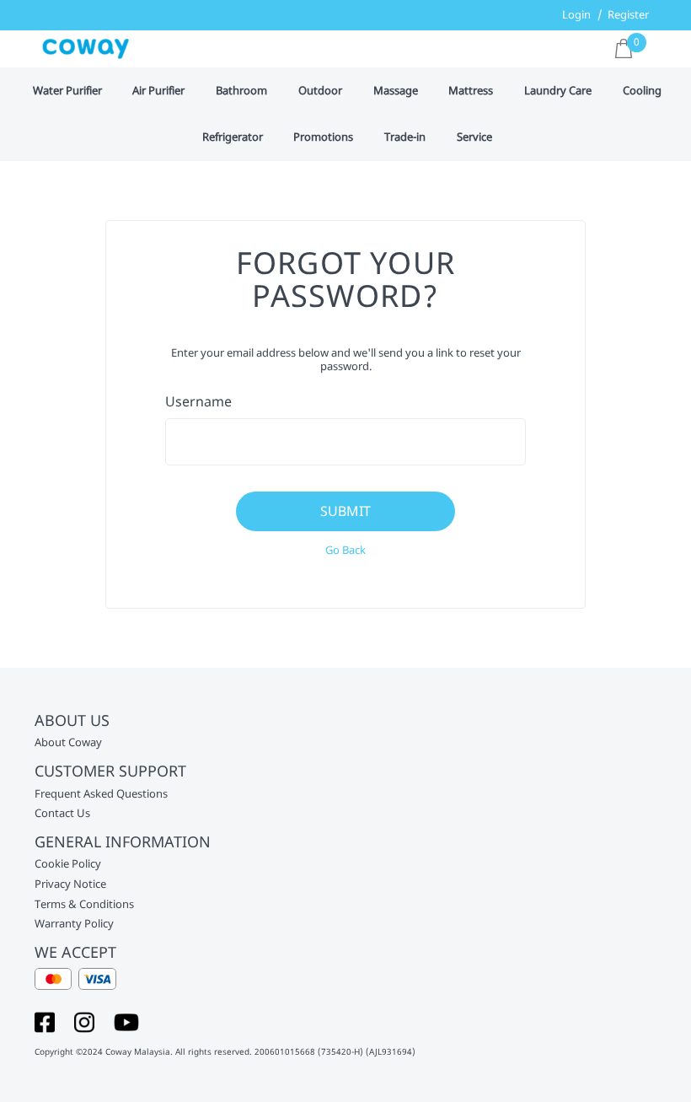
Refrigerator (232, 137)
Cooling (642, 91)
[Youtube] (126, 1021)
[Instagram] (84, 1021)
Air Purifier (158, 91)
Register (628, 14)
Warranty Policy (74, 924)
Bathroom (241, 91)
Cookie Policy (68, 864)
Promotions (323, 137)
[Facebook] (45, 1021)
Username (198, 402)
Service (474, 137)
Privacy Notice (70, 884)
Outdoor (320, 91)
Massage (395, 91)
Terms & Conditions (84, 904)
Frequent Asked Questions (101, 794)
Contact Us (62, 813)
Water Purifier (67, 91)
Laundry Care (558, 91)
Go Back (345, 549)
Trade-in (405, 137)
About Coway (68, 743)
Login (576, 14)
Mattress (470, 91)
